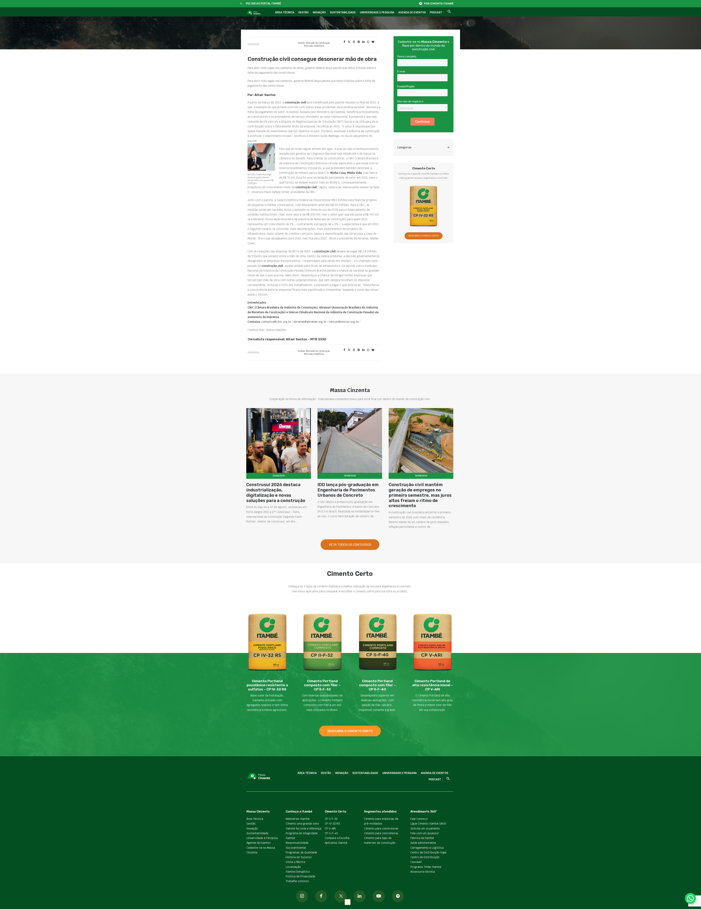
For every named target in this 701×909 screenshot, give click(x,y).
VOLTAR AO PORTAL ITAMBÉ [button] (263, 3)
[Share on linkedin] (363, 42)
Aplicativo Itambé (336, 842)
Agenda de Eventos (412, 12)
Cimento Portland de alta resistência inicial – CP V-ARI (432, 685)
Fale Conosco (419, 819)
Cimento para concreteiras (381, 833)
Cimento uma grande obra (302, 823)
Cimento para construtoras (381, 828)
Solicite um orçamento (425, 828)
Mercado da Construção (318, 42)
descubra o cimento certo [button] (350, 731)
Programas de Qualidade (301, 852)
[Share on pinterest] (358, 42)
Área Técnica (284, 12)
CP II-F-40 (331, 833)
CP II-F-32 (331, 819)
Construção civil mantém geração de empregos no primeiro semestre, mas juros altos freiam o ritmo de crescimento (420, 495)
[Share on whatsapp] (368, 42)
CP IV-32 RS (332, 823)
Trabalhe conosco (297, 881)
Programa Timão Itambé (425, 867)
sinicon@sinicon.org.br (344, 321)
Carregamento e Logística (427, 847)
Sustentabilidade (343, 12)
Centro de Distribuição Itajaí (428, 852)
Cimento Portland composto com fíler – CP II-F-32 (322, 685)
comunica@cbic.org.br (276, 321)
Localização (293, 867)
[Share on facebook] (344, 42)
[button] (241, 3)
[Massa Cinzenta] (253, 13)
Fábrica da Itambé (422, 838)
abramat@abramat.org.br (310, 321)
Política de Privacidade (300, 876)
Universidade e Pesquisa (377, 12)
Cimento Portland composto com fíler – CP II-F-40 (377, 685)
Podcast (436, 12)
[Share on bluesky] (373, 42)
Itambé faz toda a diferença (303, 828)
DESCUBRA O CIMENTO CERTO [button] (423, 236)
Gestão (303, 12)
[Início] (438, 3)
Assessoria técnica (422, 871)
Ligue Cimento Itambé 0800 (428, 823)
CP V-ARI (330, 828)
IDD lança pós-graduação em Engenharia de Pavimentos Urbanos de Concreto (348, 490)
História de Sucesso (299, 857)
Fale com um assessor (424, 833)
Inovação (319, 12)
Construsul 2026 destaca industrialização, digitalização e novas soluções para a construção (275, 492)
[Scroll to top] (347, 902)
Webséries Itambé (298, 819)
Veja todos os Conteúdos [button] (350, 544)
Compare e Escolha (337, 838)
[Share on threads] (354, 42)
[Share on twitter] (349, 42)
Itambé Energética (298, 871)
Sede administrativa (423, 842)
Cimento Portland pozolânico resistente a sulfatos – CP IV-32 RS (267, 685)
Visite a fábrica (295, 862)
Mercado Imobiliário (314, 45)
